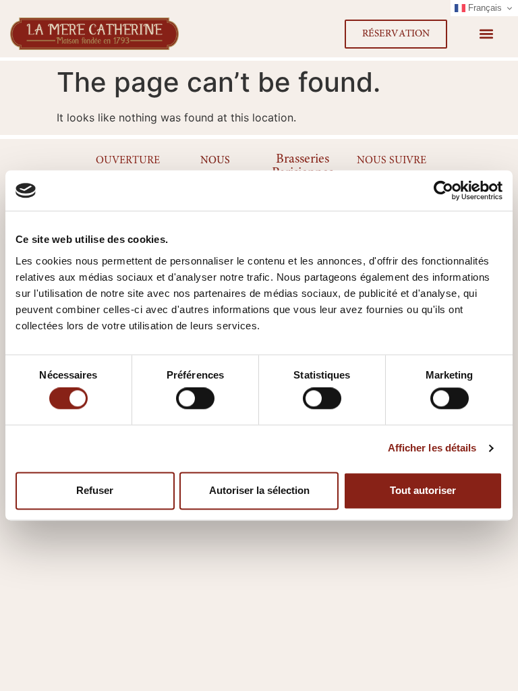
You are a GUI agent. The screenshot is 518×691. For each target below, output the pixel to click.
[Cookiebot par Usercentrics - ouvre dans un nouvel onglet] (443, 190)
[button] (486, 34)
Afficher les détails (432, 448)
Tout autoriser (423, 490)
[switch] (195, 399)
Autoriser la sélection (259, 490)
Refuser (94, 490)
